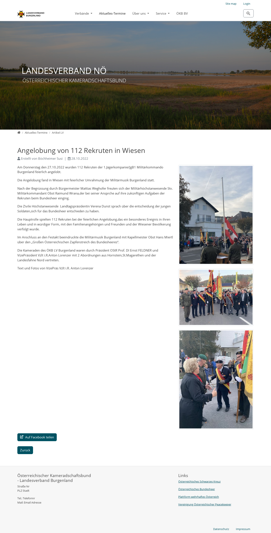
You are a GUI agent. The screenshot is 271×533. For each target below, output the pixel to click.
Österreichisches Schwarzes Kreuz (199, 481)
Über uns (139, 13)
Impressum (243, 529)
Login (246, 4)
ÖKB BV (182, 13)
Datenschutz (221, 529)
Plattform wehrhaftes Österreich (198, 497)
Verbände (82, 13)
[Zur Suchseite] (248, 13)
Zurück (25, 450)
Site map (230, 4)
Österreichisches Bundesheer (196, 489)
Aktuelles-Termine (112, 13)
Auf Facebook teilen (39, 437)
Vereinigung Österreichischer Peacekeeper (204, 504)
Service (161, 13)
